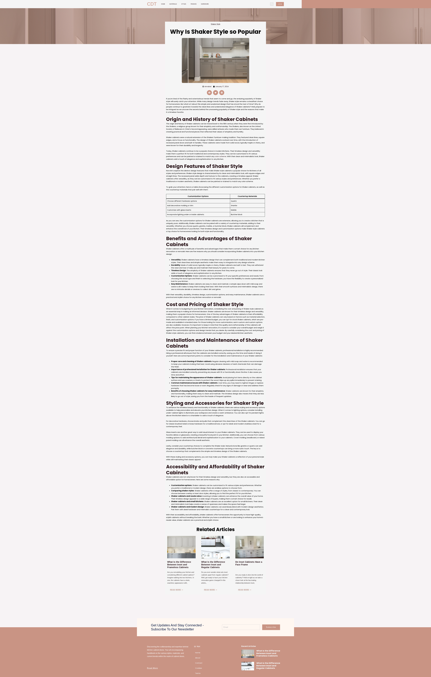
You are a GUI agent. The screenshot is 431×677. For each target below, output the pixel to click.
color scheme (220, 156)
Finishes (194, 4)
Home (163, 4)
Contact (198, 663)
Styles (183, 4)
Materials (173, 4)
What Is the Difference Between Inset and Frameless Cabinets (179, 565)
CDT (152, 4)
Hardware (205, 4)
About (197, 658)
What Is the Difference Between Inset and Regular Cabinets (213, 565)
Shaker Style (215, 24)
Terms (197, 673)
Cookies (198, 668)
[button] (272, 4)
